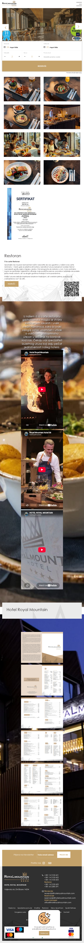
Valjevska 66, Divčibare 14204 (16, 889)
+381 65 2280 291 (51, 886)
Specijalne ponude (25, 908)
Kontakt (66, 912)
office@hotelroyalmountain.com (57, 902)
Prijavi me (64, 855)
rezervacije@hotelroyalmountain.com (60, 898)
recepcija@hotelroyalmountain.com (59, 893)
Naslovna (11, 908)
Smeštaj (37, 908)
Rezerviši (42, 66)
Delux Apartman (57, 908)
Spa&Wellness (70, 908)
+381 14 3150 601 (51, 875)
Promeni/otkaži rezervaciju (74, 73)
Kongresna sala (20, 912)
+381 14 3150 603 (51, 880)
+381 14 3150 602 (51, 877)
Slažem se (44, 933)
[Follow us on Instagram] (43, 863)
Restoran (45, 908)
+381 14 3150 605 (51, 884)
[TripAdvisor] (49, 863)
